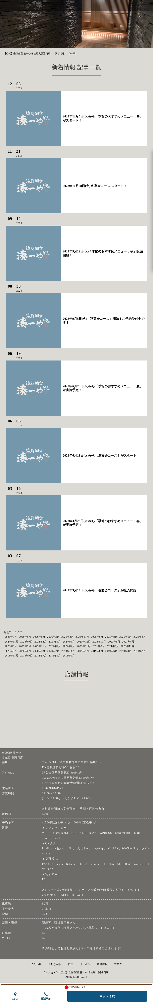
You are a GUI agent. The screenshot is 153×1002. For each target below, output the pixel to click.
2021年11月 (83, 646)
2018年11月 (11, 655)
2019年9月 (83, 650)
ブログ (118, 964)
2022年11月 (40, 646)
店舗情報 (102, 964)
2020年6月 (25, 650)
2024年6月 (55, 641)
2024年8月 (40, 641)
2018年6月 (55, 655)
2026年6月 (25, 636)
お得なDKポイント (77, 987)
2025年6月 (125, 636)
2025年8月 (111, 636)
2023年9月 (114, 641)
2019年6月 (111, 650)
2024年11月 (11, 641)
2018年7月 (40, 655)
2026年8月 (11, 636)
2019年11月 (68, 650)
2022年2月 (69, 646)
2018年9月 (26, 655)
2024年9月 (26, 641)
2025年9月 (97, 636)
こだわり (36, 964)
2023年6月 (11, 646)
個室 (70, 964)
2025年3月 (139, 636)
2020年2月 (53, 650)
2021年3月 (113, 646)
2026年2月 (67, 636)
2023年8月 (128, 641)
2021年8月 (98, 646)
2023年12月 (83, 641)
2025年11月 (82, 636)
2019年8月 (97, 650)
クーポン (85, 964)
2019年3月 (125, 650)
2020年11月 (127, 646)
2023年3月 (25, 646)
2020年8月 (11, 650)
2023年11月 (99, 641)
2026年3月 (53, 636)
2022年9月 (55, 646)
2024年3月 (69, 641)
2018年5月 (69, 655)
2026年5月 (39, 636)
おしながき (54, 964)
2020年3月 (39, 650)
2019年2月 (139, 650)
